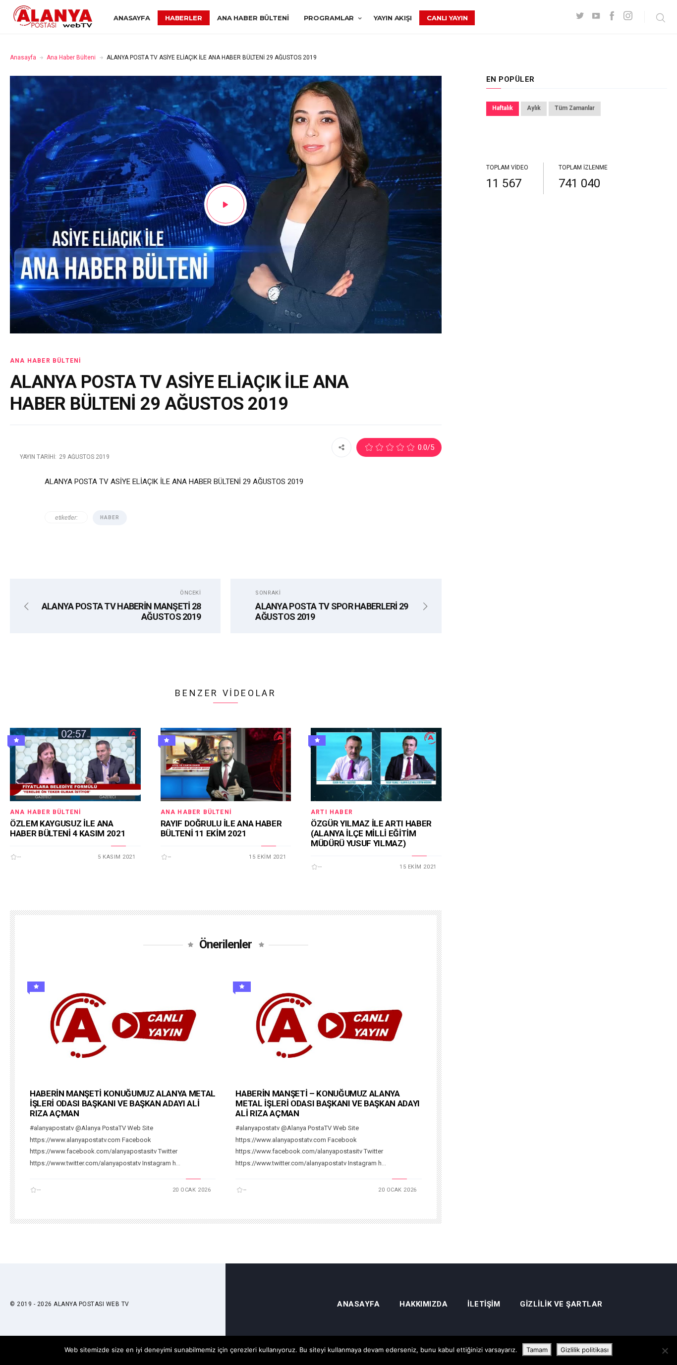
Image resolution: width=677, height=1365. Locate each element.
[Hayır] (665, 1351)
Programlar (329, 18)
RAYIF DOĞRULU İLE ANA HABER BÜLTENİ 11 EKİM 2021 (221, 828)
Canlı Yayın (447, 18)
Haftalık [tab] (502, 108)
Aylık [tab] (534, 108)
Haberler (183, 18)
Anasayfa (131, 18)
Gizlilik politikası (585, 1350)
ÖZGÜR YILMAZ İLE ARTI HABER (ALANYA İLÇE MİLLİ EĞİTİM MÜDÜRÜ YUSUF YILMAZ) (371, 833)
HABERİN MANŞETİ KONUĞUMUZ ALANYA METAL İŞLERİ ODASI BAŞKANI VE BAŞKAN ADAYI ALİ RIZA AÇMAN (123, 1103)
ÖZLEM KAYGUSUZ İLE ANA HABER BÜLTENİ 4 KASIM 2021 (67, 828)
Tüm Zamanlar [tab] (575, 108)
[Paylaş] (341, 446)
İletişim (483, 1304)
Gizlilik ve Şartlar (561, 1304)
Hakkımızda (423, 1304)
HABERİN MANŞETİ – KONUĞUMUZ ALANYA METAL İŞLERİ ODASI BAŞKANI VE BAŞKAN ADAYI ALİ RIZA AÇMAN (327, 1103)
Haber (109, 517)
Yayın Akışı (393, 18)
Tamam (537, 1350)
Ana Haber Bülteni (253, 18)
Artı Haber (332, 812)
